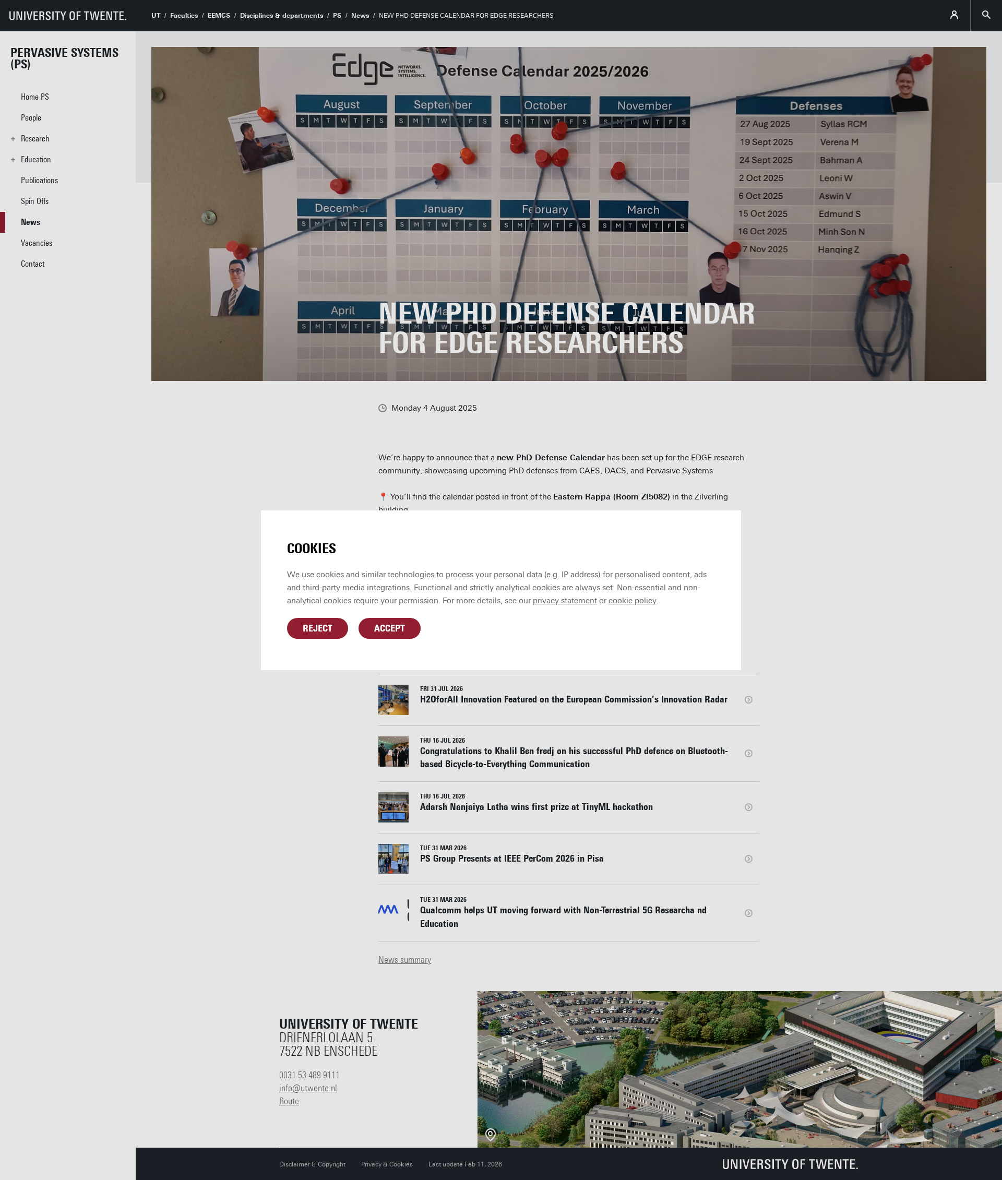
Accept (389, 628)
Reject (317, 628)
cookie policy (633, 600)
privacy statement (565, 600)
